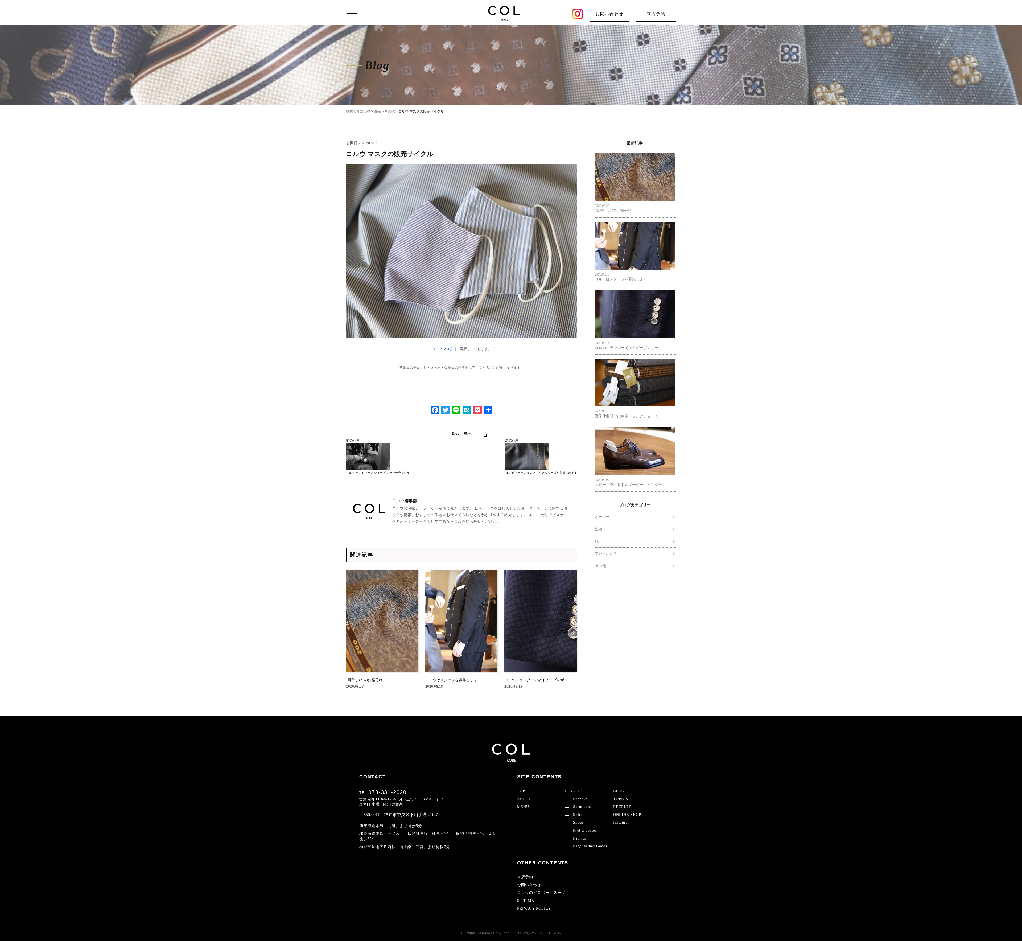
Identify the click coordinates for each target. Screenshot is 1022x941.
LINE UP (573, 791)
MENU (523, 807)
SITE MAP (527, 901)
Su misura (582, 807)
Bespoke (580, 799)
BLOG (618, 791)
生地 (598, 529)
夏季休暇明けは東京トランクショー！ (626, 413)
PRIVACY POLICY (534, 908)
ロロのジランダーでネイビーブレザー (626, 345)
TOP (521, 791)
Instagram (622, 822)
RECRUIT (622, 807)
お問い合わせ (609, 13)
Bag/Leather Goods (590, 846)
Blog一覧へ (462, 433)
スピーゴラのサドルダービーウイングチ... (630, 482)
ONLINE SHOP (627, 815)
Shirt (577, 815)
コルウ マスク (442, 349)
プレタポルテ (606, 554)
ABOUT (524, 799)
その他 (600, 566)
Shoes (578, 822)
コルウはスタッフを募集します (621, 277)
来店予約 (656, 13)
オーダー (602, 517)
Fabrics (579, 838)
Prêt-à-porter (584, 830)
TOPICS (620, 799)
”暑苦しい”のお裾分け (613, 208)
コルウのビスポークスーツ (541, 893)
